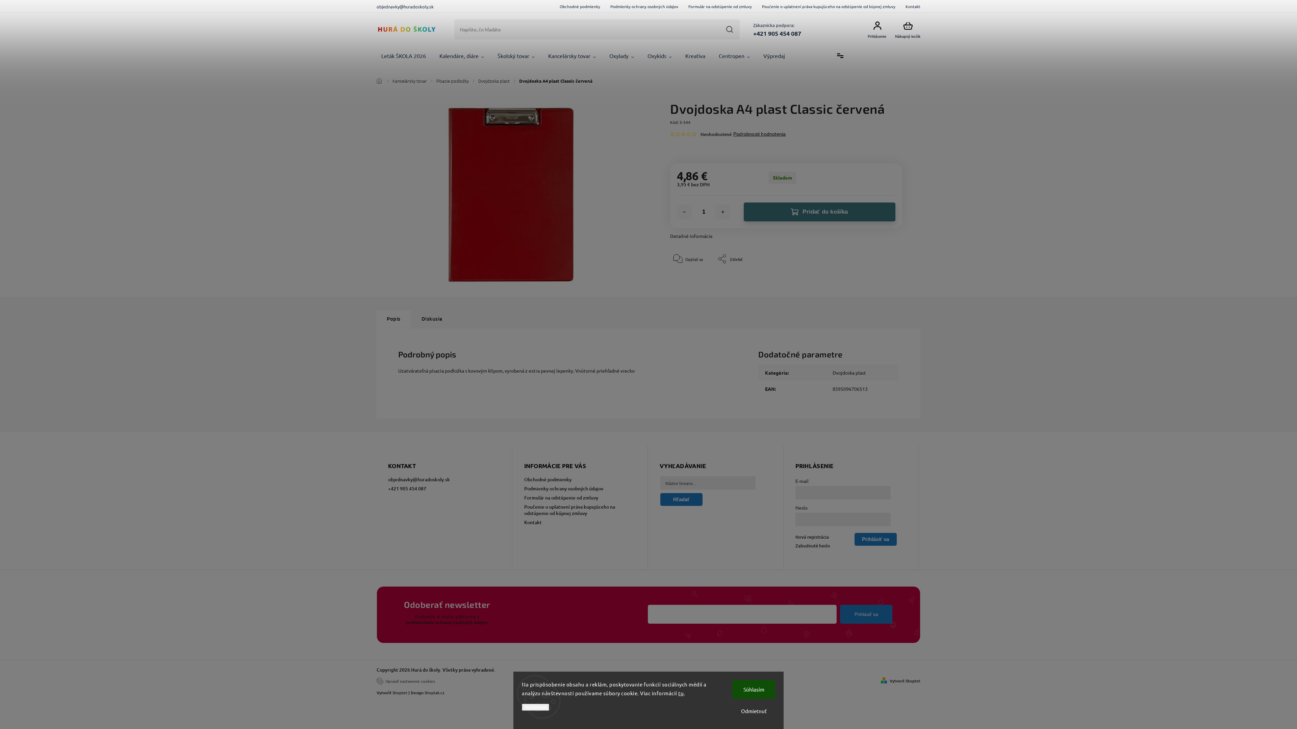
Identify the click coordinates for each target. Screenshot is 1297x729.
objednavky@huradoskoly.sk (419, 479)
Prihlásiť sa (866, 614)
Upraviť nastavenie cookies (410, 681)
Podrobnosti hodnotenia (759, 134)
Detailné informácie (691, 236)
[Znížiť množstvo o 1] (684, 212)
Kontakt (913, 6)
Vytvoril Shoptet (905, 681)
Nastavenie (535, 707)
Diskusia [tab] (432, 318)
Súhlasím (753, 689)
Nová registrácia (812, 537)
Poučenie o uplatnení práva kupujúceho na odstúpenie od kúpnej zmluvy (828, 6)
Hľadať (729, 29)
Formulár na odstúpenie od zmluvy (720, 6)
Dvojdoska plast (849, 373)
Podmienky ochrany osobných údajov (644, 6)
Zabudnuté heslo (812, 546)
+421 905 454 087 (407, 488)
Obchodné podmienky (580, 6)
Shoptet (399, 692)
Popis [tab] (394, 318)
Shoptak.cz (434, 692)
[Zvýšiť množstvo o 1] (722, 212)
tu (681, 693)
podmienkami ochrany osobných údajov (447, 622)
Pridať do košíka (825, 212)
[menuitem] (404, 56)
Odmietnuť (754, 711)
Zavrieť (880, 279)
